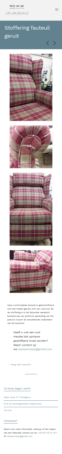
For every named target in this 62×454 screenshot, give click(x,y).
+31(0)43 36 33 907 (47, 433)
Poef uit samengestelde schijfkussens (23, 404)
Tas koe (8, 410)
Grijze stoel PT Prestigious (17, 397)
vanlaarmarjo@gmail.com (35, 349)
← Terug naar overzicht (19, 364)
